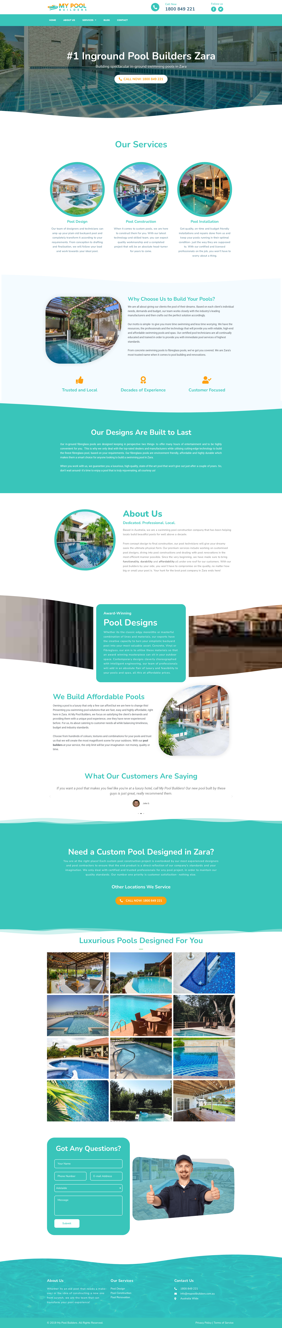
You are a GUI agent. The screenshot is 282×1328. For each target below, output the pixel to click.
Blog (107, 20)
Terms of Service (224, 1322)
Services (87, 20)
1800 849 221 (180, 9)
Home (52, 20)
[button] (49, 796)
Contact (122, 20)
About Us (69, 20)
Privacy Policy (203, 1322)
